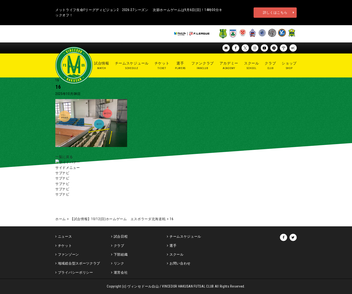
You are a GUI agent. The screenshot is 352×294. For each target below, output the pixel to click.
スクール (177, 254)
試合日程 (121, 236)
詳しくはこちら (275, 12)
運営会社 (121, 272)
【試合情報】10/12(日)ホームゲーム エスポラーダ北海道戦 (118, 219)
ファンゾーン (68, 254)
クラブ (119, 245)
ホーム (60, 219)
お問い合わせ (180, 263)
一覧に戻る (64, 157)
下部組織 (121, 254)
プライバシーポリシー (75, 272)
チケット (65, 245)
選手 (173, 245)
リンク (119, 263)
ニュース (65, 236)
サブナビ (62, 173)
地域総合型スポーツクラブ (79, 263)
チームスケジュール (185, 236)
